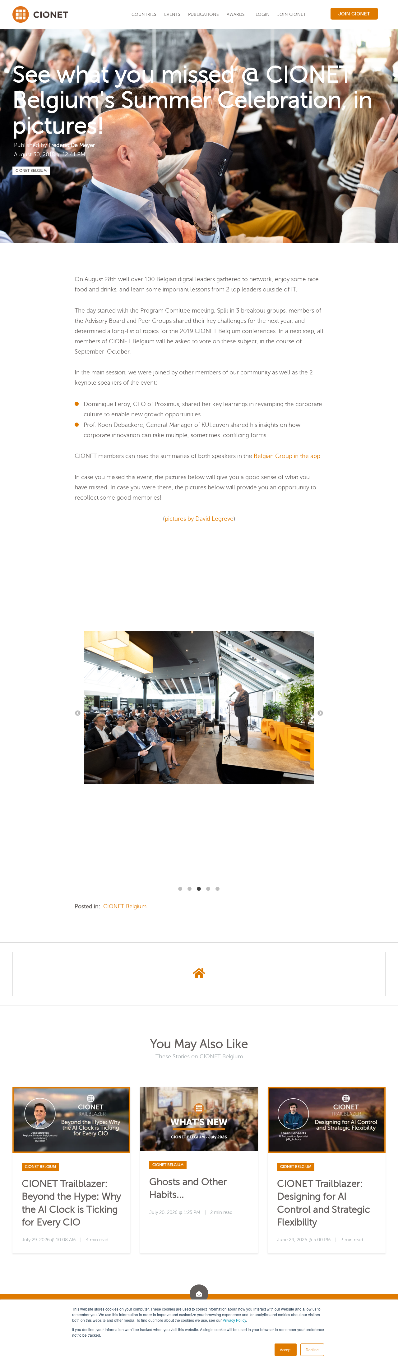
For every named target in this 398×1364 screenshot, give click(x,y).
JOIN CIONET (291, 14)
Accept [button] (285, 1349)
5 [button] (218, 889)
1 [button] (180, 889)
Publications (203, 14)
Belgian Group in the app (287, 456)
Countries (144, 14)
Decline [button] (312, 1349)
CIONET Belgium (31, 170)
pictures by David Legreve (199, 518)
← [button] (78, 713)
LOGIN (263, 14)
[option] (199, 709)
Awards (236, 14)
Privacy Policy (234, 1320)
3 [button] (199, 889)
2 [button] (190, 889)
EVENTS (172, 14)
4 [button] (208, 889)
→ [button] (320, 713)
